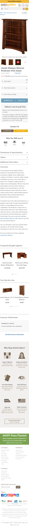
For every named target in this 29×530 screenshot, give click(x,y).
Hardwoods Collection (6, 235)
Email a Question (15, 503)
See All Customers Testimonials (14, 334)
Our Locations (4, 453)
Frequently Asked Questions (21, 455)
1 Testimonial (17, 73)
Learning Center (19, 450)
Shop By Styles (4, 471)
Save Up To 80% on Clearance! (14, 1)
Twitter (5, 495)
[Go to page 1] (12, 274)
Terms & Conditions (5, 458)
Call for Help (8, 130)
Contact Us (3, 451)
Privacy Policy (4, 460)
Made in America (4, 457)
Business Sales (4, 455)
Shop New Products (5, 476)
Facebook (2, 495)
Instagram (14, 495)
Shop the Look (4, 472)
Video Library (18, 453)
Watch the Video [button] (14, 421)
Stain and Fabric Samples (6, 478)
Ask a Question (21, 130)
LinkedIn (17, 495)
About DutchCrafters (5, 450)
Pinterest (11, 495)
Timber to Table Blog (20, 451)
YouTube (8, 495)
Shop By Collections (5, 474)
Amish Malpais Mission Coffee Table (11, 218)
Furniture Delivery (4, 462)
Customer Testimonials (20, 457)
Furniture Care (18, 458)
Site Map (3, 479)
